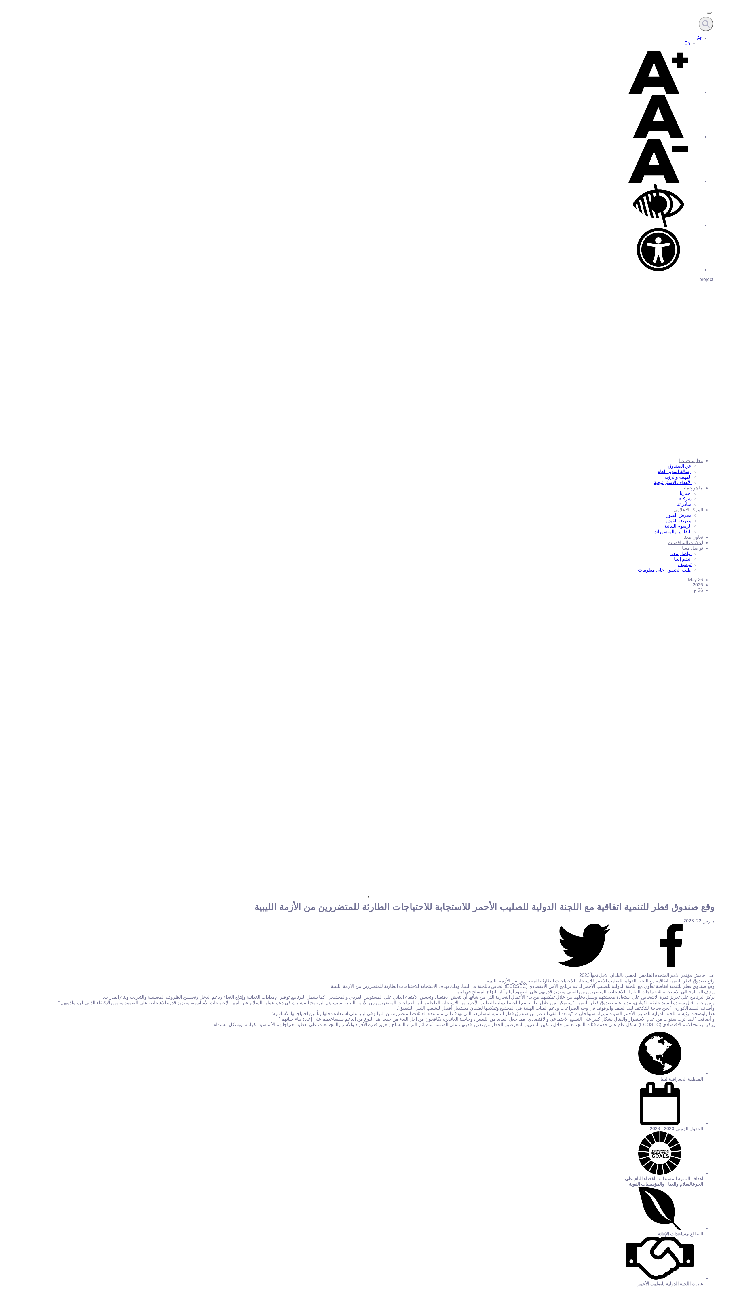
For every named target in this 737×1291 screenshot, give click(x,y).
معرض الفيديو (678, 520)
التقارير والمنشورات (673, 531)
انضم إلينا (683, 559)
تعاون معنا (693, 537)
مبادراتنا (684, 504)
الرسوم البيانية (678, 526)
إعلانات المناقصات (685, 542)
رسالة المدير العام (674, 471)
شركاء (685, 498)
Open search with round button (706, 24)
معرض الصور (679, 515)
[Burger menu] (709, 13)
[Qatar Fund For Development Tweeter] (584, 965)
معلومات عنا (691, 460)
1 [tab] (368, 897)
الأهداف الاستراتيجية (673, 482)
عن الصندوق (680, 466)
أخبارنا (686, 493)
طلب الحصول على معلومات (665, 569)
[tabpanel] (368, 819)
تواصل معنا (692, 548)
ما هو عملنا (692, 487)
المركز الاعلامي (688, 509)
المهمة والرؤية (678, 476)
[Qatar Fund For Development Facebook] (671, 965)
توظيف (685, 564)
